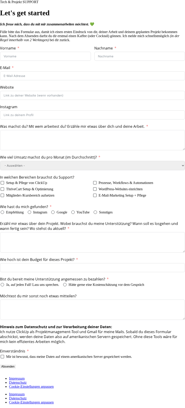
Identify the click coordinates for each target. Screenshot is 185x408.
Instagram (8, 106)
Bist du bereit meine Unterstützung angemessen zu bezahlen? (53, 279)
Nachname (103, 48)
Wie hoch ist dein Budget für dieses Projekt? (37, 259)
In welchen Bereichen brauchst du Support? (37, 177)
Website (7, 87)
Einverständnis (12, 351)
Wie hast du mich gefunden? (24, 206)
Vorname (8, 48)
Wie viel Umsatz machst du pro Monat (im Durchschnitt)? (48, 157)
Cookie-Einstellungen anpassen (31, 386)
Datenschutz (18, 382)
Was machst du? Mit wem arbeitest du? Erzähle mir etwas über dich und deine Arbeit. (72, 126)
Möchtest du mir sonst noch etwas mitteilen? (38, 296)
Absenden (7, 366)
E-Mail (5, 67)
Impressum (17, 378)
